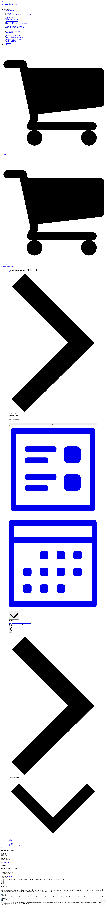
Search (2, 877)
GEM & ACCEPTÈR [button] (6, 904)
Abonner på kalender (15, 777)
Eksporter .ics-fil (13, 844)
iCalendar (11, 840)
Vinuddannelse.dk (12, 875)
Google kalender (13, 839)
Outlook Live (12, 843)
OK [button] (63, 879)
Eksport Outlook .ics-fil (14, 845)
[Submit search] (18, 877)
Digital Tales (10, 876)
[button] (9, 266)
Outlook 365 (12, 842)
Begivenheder (12, 271)
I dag (10, 633)
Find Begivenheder (53, 424)
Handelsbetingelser (5, 862)
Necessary (4, 894)
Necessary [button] (3, 892)
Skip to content (4, 1)
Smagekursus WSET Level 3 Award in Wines (20, 623)
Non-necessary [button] (4, 899)
